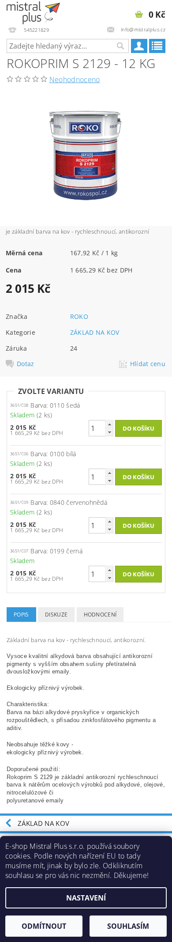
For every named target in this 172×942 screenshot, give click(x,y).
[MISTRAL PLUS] (33, 11)
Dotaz (25, 364)
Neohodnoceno (74, 79)
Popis (21, 614)
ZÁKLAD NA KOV (95, 332)
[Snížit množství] (109, 432)
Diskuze (56, 614)
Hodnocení (100, 614)
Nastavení (86, 898)
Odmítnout (44, 926)
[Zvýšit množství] (109, 424)
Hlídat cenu (148, 364)
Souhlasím (128, 926)
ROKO (79, 316)
